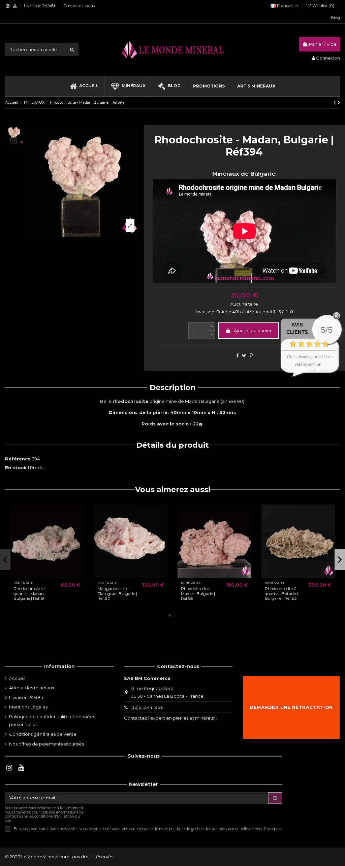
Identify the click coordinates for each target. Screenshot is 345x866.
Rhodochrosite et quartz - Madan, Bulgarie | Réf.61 (29, 593)
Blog (335, 17)
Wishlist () (323, 5)
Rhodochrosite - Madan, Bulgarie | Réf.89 (198, 593)
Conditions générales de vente (42, 734)
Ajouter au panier (253, 330)
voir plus (318, 370)
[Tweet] (244, 355)
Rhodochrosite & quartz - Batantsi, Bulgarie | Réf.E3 (282, 593)
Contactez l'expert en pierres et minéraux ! (170, 718)
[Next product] (339, 102)
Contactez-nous (79, 5)
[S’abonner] (275, 798)
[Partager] (237, 355)
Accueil (17, 678)
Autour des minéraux (31, 687)
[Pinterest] (251, 355)
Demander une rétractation (291, 707)
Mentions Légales (28, 706)
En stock (16, 467)
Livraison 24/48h (41, 5)
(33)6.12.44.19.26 (146, 707)
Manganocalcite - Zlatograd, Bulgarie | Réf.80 (117, 593)
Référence (18, 458)
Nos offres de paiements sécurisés (46, 744)
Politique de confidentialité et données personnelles (52, 720)
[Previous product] (336, 102)
